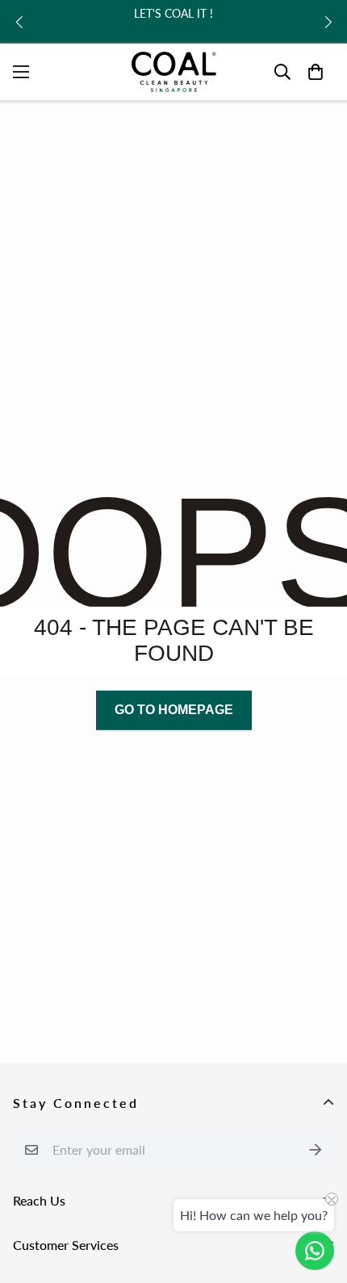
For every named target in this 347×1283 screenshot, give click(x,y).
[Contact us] (314, 1250)
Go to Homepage (174, 710)
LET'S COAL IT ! (173, 13)
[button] (19, 22)
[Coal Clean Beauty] (174, 72)
